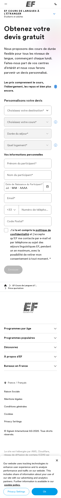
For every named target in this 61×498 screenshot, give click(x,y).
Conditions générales (15, 406)
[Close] (57, 460)
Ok (44, 491)
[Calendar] (47, 186)
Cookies (8, 414)
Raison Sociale (12, 391)
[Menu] (54, 14)
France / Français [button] (17, 382)
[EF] (30, 4)
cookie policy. (12, 485)
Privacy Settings (16, 491)
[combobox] (28, 110)
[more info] (55, 122)
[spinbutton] (7, 188)
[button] (5, 4)
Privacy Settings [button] (13, 421)
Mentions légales (13, 399)
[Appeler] (55, 4)
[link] (26, 14)
